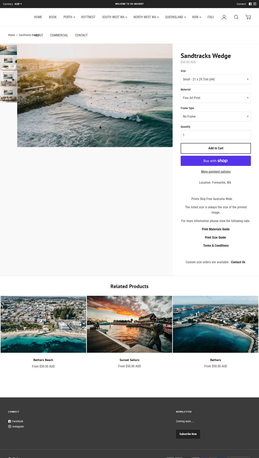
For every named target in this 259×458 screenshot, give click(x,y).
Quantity (185, 126)
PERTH (68, 17)
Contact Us (238, 262)
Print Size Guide (215, 237)
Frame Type (187, 108)
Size (183, 71)
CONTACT (81, 35)
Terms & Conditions (216, 245)
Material (186, 89)
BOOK (53, 17)
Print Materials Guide (216, 229)
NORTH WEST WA (145, 17)
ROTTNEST (88, 17)
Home (11, 35)
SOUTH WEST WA (113, 17)
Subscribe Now (188, 434)
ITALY (211, 17)
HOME (38, 17)
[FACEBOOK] (250, 4)
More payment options (215, 172)
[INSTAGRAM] (254, 4)
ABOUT (38, 35)
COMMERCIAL (59, 35)
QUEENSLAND (174, 17)
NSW (195, 17)
